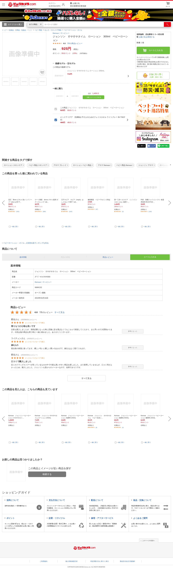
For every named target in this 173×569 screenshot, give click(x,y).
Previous (3, 202)
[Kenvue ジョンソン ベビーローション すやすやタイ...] (20, 403)
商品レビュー (108, 257)
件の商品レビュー (74, 43)
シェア (153, 146)
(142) (70, 211)
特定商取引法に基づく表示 (99, 561)
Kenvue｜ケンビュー (61, 33)
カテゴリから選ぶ (15, 24)
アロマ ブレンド (60, 165)
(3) (123, 427)
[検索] (167, 24)
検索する (47, 474)
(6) (96, 427)
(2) (123, 211)
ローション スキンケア (13, 165)
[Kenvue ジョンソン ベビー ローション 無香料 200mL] (73, 403)
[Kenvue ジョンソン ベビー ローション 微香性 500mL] (126, 403)
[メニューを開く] (3, 5)
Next (169, 202)
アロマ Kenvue (104, 165)
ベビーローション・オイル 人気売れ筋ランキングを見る (26, 243)
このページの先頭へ (148, 540)
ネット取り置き (119, 28)
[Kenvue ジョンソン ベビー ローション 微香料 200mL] (152, 403)
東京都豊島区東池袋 (78, 4)
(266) (44, 211)
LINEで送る (165, 146)
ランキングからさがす (76, 28)
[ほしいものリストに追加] (42, 72)
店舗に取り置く (156, 75)
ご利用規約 (43, 561)
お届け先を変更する (147, 37)
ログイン (32, 29)
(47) (97, 209)
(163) (17, 211)
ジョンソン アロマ (145, 165)
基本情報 (23, 257)
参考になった (132, 331)
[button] (163, 165)
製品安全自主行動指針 (127, 561)
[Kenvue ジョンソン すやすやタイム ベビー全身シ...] (99, 403)
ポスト (142, 146)
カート (168, 6)
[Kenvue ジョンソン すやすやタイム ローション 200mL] (46, 403)
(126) (150, 211)
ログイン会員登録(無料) (55, 4)
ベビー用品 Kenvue (124, 165)
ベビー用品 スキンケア (38, 165)
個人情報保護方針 (71, 561)
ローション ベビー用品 (82, 165)
